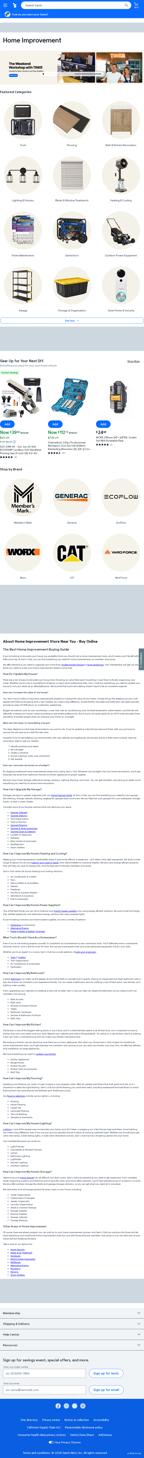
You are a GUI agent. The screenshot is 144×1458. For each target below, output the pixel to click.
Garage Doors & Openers (22, 831)
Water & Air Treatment (21, 1252)
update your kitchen (46, 1054)
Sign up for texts (106, 1373)
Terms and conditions (36, 1453)
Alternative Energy (19, 928)
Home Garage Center (61, 795)
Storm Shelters (17, 1275)
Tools (13, 957)
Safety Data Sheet (82, 1435)
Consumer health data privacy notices (42, 1435)
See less (70, 320)
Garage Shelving (18, 815)
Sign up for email (106, 1389)
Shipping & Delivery (16, 1324)
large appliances (95, 664)
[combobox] (76, 5)
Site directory (29, 1420)
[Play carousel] (43, 74)
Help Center (11, 1334)
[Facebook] (58, 1406)
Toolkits (22, 957)
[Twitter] (74, 1406)
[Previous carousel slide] (62, 74)
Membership (11, 1313)
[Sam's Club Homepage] (15, 5)
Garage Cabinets (18, 812)
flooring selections (16, 1096)
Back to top (135, 1453)
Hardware (15, 1255)
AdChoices (105, 1435)
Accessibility (101, 1420)
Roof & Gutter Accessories (22, 1259)
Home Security (17, 1249)
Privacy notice (51, 1420)
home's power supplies (65, 911)
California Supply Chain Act (44, 1427)
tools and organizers (85, 952)
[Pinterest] (83, 1406)
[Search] (126, 5)
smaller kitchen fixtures (72, 664)
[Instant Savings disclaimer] (14, 441)
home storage (27, 1177)
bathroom (16, 978)
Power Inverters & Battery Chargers (27, 931)
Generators (16, 925)
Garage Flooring (18, 825)
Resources (10, 1345)
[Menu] (6, 5)
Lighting (7, 1129)
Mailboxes (15, 1262)
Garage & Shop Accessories (23, 828)
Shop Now (133, 361)
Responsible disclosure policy (84, 1427)
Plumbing (15, 1268)
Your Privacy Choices (68, 1442)
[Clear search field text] (121, 5)
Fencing (14, 1271)
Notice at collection (76, 1420)
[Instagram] (66, 1406)
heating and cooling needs (44, 862)
